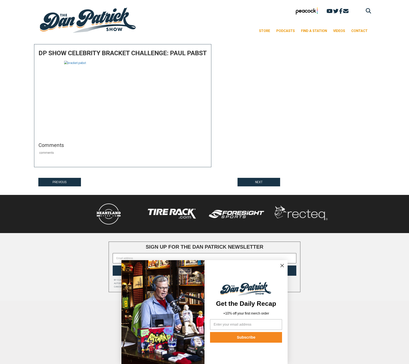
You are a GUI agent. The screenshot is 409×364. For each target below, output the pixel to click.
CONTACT (359, 31)
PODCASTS (285, 31)
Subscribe (246, 337)
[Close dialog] (282, 265)
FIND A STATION (314, 31)
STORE (264, 31)
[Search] (367, 10)
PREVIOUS (60, 182)
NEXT (259, 182)
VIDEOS (339, 31)
